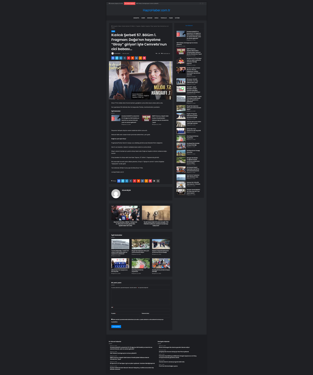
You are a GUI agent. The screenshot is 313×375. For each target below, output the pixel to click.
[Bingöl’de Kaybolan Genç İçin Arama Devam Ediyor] (141, 244)
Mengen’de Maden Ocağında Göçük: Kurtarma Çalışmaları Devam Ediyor (193, 160)
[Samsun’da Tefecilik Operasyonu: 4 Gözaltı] (181, 185)
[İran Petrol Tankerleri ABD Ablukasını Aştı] (181, 177)
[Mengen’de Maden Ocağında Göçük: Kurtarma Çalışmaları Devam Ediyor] (181, 160)
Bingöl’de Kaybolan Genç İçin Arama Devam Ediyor (140, 251)
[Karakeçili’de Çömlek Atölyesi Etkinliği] (161, 263)
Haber (143, 18)
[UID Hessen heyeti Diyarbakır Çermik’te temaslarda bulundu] (181, 170)
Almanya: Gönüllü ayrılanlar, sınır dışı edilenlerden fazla (192, 80)
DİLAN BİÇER (117, 53)
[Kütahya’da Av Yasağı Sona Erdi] (181, 153)
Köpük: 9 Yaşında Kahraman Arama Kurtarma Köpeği (160, 251)
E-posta (113, 313)
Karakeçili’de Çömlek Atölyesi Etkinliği (161, 270)
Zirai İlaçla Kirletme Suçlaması (137, 270)
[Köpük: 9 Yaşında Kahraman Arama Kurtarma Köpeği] (161, 244)
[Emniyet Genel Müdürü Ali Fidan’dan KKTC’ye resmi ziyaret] (181, 192)
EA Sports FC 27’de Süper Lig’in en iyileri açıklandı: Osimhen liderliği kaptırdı (194, 61)
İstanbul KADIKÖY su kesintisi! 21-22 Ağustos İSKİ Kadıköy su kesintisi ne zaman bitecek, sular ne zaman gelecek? (194, 35)
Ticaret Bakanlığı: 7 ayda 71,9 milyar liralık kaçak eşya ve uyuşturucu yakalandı (120, 252)
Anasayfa (136, 18)
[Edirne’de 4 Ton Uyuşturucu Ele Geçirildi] (120, 263)
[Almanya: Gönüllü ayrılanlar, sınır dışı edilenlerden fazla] (181, 81)
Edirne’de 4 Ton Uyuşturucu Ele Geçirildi (119, 270)
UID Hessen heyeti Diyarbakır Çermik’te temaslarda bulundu (193, 169)
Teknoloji (164, 18)
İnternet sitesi (145, 313)
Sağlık (156, 18)
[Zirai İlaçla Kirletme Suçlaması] (141, 263)
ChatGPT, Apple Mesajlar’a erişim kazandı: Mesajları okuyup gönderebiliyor (193, 89)
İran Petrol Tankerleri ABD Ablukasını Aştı (193, 176)
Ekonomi (149, 18)
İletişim (177, 18)
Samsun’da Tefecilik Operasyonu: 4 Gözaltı (193, 183)
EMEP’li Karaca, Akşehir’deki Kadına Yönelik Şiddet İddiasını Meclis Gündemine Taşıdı (194, 51)
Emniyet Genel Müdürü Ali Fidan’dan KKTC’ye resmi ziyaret (193, 191)
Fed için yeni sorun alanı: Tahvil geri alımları (194, 122)
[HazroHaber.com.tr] (156, 10)
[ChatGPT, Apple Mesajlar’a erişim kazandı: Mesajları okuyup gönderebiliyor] (181, 89)
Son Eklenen (189, 25)
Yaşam (171, 18)
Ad (112, 307)
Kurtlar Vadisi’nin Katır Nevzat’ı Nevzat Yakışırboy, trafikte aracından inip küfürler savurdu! (193, 71)
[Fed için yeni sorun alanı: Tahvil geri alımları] (181, 124)
